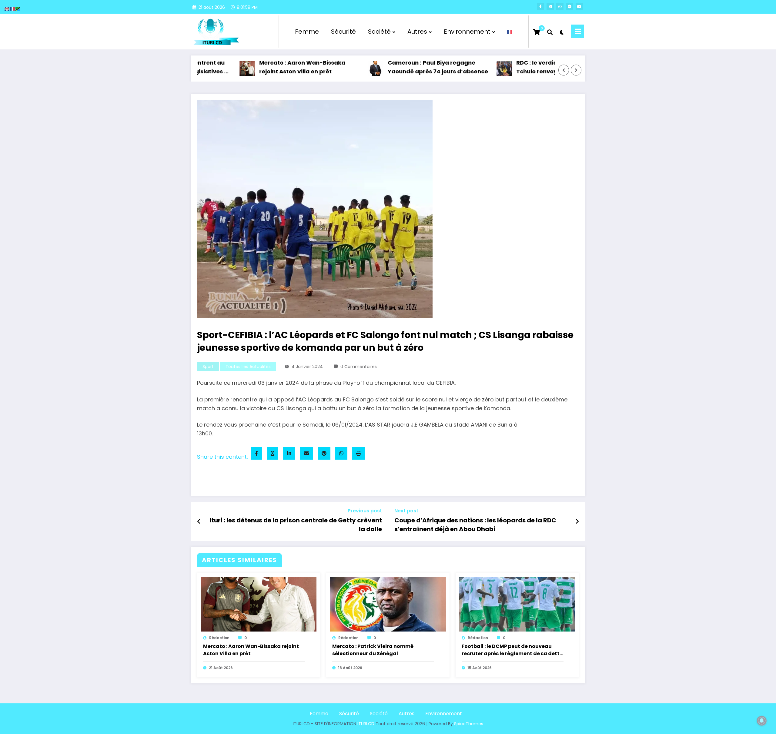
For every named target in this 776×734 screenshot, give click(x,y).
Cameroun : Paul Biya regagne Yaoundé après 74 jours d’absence (417, 67)
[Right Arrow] (576, 70)
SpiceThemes (468, 724)
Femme (307, 31)
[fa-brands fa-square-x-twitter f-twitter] (550, 6)
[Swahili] (18, 8)
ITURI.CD (365, 724)
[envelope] (306, 453)
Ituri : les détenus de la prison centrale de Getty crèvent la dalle (295, 524)
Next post (406, 511)
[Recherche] (550, 31)
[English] (7, 8)
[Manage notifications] (762, 721)
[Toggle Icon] (577, 31)
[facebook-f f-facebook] (540, 6)
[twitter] (272, 453)
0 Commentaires (358, 367)
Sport (208, 367)
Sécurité (343, 31)
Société (379, 31)
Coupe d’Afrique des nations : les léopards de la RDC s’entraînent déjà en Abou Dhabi (475, 524)
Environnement (467, 31)
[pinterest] (324, 453)
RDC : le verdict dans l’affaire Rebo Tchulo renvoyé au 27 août (545, 67)
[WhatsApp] (341, 453)
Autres (417, 31)
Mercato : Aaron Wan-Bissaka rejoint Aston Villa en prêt (282, 67)
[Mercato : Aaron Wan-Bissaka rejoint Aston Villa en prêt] (258, 603)
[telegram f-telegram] (569, 6)
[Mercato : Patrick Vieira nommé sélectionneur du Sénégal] (388, 603)
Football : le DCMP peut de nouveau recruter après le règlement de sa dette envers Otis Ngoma (512, 650)
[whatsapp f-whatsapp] (560, 6)
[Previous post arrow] (199, 521)
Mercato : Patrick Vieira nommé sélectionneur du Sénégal (372, 650)
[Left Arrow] (564, 70)
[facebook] (256, 453)
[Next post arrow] (577, 521)
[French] (510, 32)
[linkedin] (289, 453)
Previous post (365, 511)
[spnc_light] (562, 32)
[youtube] (579, 6)
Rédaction (219, 637)
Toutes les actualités (248, 367)
